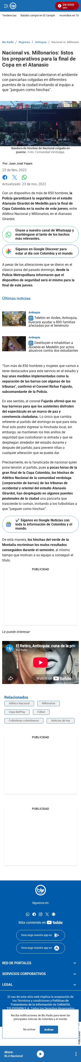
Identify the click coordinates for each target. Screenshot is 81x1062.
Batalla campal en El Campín (38, 15)
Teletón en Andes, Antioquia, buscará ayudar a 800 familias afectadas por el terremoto (53, 322)
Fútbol (41, 712)
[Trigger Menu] (6, 5)
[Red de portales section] (75, 963)
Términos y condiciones (33, 1000)
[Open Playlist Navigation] (76, 1054)
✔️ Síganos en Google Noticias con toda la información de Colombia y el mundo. (43, 524)
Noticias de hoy (60, 720)
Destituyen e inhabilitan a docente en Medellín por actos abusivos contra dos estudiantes (53, 347)
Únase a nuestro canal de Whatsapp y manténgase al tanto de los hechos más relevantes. (44, 234)
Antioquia (40, 42)
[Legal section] (75, 985)
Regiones (24, 42)
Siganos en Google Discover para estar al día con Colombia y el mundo (44, 251)
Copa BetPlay (17, 712)
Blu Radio (8, 42)
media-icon (40, 1054)
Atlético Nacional (19, 703)
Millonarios (48, 703)
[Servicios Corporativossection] (75, 974)
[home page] (41, 890)
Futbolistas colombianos (24, 720)
